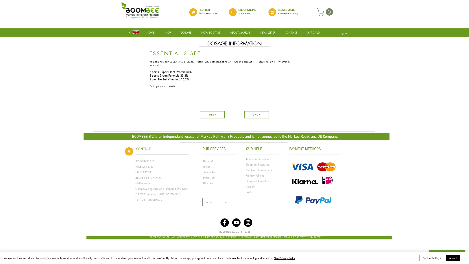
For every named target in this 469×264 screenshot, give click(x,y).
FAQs (249, 192)
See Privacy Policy (284, 258)
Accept (453, 258)
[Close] (464, 258)
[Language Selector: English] (133, 32)
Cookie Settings (432, 258)
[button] (326, 12)
